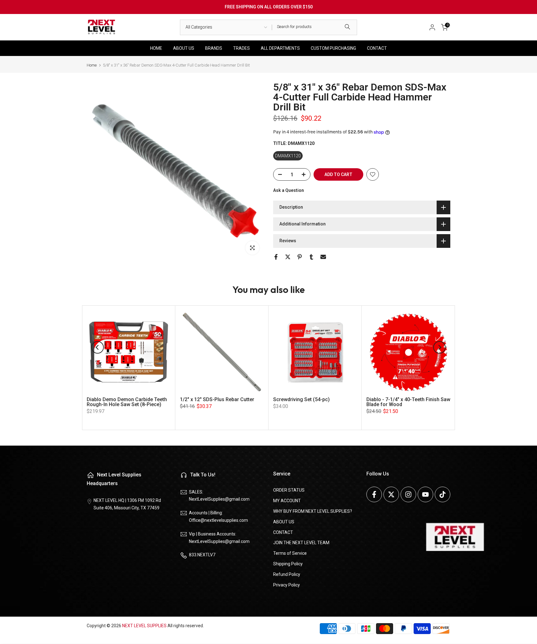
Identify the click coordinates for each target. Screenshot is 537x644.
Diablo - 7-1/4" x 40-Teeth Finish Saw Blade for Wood (408, 401)
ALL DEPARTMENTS (280, 48)
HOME (156, 48)
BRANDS (213, 48)
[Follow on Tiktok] (442, 494)
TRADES (241, 48)
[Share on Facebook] (276, 257)
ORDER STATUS (289, 490)
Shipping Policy (288, 563)
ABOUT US (183, 48)
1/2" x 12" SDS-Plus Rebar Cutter (217, 399)
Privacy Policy (286, 584)
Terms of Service (290, 553)
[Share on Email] (323, 257)
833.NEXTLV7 (202, 554)
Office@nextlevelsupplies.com (218, 520)
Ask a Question (288, 190)
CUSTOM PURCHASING (333, 48)
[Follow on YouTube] (425, 494)
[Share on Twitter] (288, 257)
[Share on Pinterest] (299, 257)
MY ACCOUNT (287, 500)
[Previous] (97, 347)
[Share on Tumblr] (311, 257)
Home (92, 65)
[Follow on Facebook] (374, 494)
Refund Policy (286, 574)
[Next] (439, 347)
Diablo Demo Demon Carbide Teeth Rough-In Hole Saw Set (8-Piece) (127, 401)
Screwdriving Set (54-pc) (301, 399)
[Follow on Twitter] (391, 494)
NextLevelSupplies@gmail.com (219, 499)
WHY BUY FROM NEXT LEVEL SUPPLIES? (312, 511)
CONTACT (377, 48)
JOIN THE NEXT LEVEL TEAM (301, 542)
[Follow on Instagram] (408, 494)
